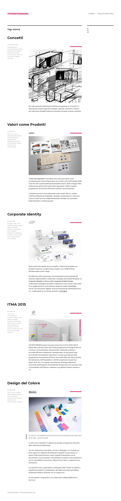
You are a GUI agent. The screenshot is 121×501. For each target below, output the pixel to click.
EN (88, 32)
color (12, 134)
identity (20, 49)
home (20, 317)
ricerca (9, 54)
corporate (10, 49)
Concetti (15, 38)
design (16, 49)
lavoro (15, 51)
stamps (14, 143)
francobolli (10, 137)
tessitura (13, 236)
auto (8, 134)
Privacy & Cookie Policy (105, 13)
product (16, 52)
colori (15, 134)
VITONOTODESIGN (12, 492)
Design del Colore (23, 383)
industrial (9, 51)
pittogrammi (11, 141)
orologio (18, 323)
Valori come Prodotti (26, 124)
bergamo (10, 223)
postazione (10, 52)
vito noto (13, 145)
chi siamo (92, 13)
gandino (20, 225)
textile (18, 236)
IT (87, 28)
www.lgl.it (63, 291)
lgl (12, 231)
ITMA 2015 (16, 304)
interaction (10, 229)
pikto (14, 139)
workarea (10, 58)
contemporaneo (12, 47)
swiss (18, 54)
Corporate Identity (24, 214)
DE (88, 30)
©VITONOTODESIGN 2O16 (27, 492)
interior (9, 323)
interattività (17, 229)
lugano (19, 51)
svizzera (14, 54)
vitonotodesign (15, 56)
